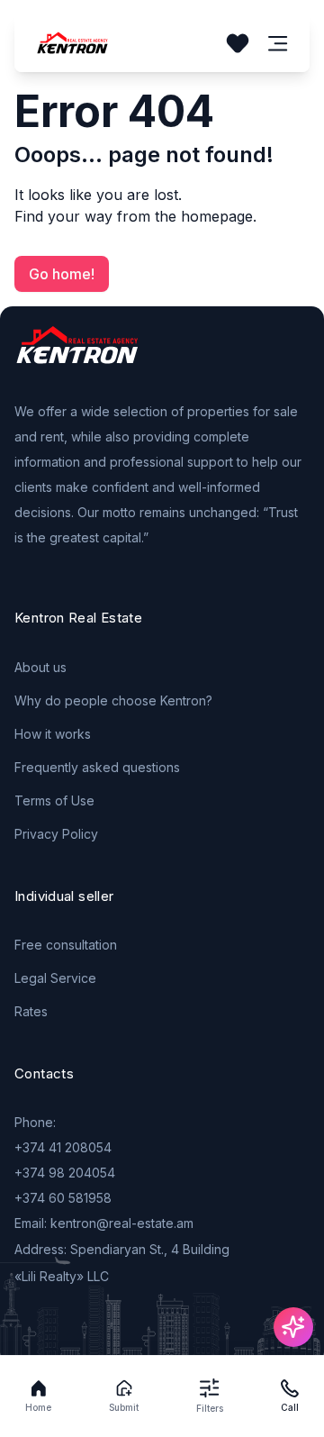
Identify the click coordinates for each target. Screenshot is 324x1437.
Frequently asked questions (97, 767)
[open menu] (278, 43)
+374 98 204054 (64, 1172)
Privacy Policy (56, 833)
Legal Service (55, 978)
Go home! (61, 274)
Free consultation (65, 944)
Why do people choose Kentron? (113, 700)
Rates (31, 1011)
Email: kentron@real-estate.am (104, 1223)
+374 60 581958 (63, 1197)
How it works (52, 733)
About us (40, 667)
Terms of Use (54, 800)
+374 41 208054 (63, 1147)
